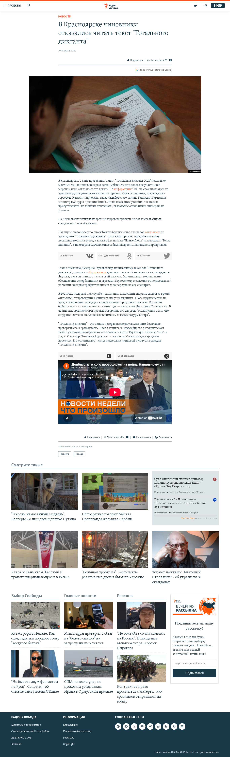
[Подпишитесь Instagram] (158, 726)
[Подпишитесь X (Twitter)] (134, 726)
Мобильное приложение (26, 725)
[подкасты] (206, 5)
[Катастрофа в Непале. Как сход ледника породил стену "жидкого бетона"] (35, 615)
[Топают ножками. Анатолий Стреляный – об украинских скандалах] (185, 549)
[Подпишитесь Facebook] (126, 726)
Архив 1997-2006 (21, 737)
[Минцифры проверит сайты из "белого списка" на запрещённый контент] (88, 615)
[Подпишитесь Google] (118, 726)
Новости (64, 16)
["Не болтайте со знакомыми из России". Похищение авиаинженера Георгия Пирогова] (141, 615)
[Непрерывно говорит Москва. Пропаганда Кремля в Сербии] (115, 491)
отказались (153, 232)
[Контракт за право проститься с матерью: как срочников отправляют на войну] (141, 668)
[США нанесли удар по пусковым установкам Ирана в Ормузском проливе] (88, 663)
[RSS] (166, 726)
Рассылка (68, 737)
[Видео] (196, 5)
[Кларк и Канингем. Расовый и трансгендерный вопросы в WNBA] (44, 549)
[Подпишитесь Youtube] (142, 726)
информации (123, 189)
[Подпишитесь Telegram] (150, 726)
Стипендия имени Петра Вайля (30, 731)
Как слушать (70, 725)
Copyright (68, 744)
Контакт (16, 744)
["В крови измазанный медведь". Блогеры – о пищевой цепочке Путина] (44, 491)
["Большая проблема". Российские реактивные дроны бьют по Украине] (115, 549)
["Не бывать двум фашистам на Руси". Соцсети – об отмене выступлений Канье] (35, 663)
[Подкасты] (174, 726)
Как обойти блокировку (77, 731)
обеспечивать (97, 272)
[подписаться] (182, 726)
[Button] (135, 60)
